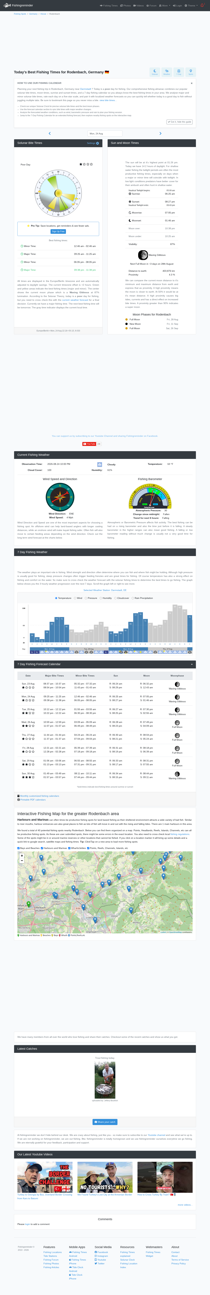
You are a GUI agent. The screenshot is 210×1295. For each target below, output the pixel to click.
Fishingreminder (22, 5)
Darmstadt (85, 89)
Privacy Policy (178, 1263)
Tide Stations (50, 1256)
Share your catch (106, 1122)
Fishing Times (110, 5)
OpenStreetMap (175, 932)
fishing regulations (179, 834)
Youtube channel (156, 1135)
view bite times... (108, 100)
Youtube (101, 1259)
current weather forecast (75, 300)
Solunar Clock (127, 1259)
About (174, 1256)
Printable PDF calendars (33, 799)
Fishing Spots (20, 14)
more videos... (185, 1204)
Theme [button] (191, 5)
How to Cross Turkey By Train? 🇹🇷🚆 (156, 1194)
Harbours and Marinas (55, 848)
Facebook (102, 1252)
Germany (33, 14)
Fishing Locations (52, 1252)
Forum (153, 5)
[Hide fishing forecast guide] (192, 83)
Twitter (101, 1263)
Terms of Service (180, 1259)
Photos (127, 5)
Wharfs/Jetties (78, 848)
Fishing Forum (51, 1259)
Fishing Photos (51, 1263)
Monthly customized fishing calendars (39, 796)
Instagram (102, 1256)
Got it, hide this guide (181, 122)
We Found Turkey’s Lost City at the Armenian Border (104, 1194)
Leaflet (163, 932)
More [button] (165, 5)
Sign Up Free (58, 231)
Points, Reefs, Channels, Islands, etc (109, 848)
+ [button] (22, 856)
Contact (175, 1252)
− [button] (22, 861)
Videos (140, 5)
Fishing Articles (51, 1267)
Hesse (43, 14)
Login (179, 5)
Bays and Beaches (30, 848)
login (27, 1224)
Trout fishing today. (105, 1058)
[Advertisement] (105, 40)
